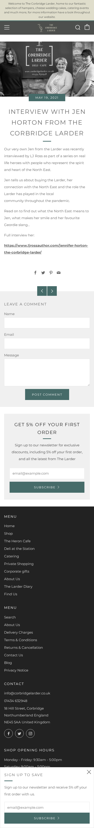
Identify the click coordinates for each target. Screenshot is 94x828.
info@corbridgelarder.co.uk (27, 693)
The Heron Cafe (17, 541)
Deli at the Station (19, 548)
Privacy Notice (16, 670)
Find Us (10, 594)
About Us (12, 579)
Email (9, 334)
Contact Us (13, 655)
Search (10, 617)
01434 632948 (15, 701)
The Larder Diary (18, 586)
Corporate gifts (16, 571)
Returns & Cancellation (23, 647)
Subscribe (45, 487)
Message (11, 355)
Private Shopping (19, 564)
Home (9, 526)
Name (9, 314)
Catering (11, 556)
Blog (8, 662)
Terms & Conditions (20, 640)
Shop (8, 533)
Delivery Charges (18, 632)
